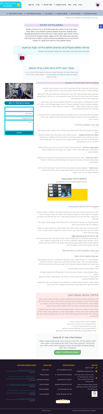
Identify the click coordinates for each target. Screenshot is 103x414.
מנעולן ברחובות (44, 384)
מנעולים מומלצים (90, 13)
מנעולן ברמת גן (44, 394)
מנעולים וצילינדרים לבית (64, 375)
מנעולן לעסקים (62, 13)
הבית (80, 5)
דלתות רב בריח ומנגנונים (64, 380)
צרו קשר (31, 5)
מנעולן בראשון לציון (43, 380)
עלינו (75, 5)
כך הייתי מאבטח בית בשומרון (26, 370)
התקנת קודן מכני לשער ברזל (27, 398)
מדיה (37, 5)
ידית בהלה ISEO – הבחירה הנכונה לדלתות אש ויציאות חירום (22, 377)
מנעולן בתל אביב (44, 389)
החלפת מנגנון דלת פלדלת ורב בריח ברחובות (22, 384)
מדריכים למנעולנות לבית (64, 370)
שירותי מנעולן (61, 5)
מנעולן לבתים (76, 13)
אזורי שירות (48, 5)
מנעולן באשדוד (44, 375)
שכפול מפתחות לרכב (33, 13)
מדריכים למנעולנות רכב (65, 389)
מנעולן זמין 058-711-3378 (67, 352)
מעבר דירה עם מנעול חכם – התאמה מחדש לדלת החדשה (21, 391)
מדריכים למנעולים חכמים (64, 394)
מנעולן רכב (49, 13)
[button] (101, 26)
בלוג (69, 5)
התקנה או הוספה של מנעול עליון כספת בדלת (63, 75)
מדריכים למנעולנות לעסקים (63, 384)
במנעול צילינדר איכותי (48, 222)
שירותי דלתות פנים (15, 13)
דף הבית (94, 18)
